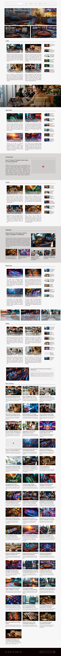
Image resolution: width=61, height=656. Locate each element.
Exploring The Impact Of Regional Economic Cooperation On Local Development (52, 193)
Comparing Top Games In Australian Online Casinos (36, 29)
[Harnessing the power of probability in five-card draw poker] (46, 60)
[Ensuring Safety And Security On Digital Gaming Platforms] (30, 547)
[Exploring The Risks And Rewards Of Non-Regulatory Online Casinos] (47, 443)
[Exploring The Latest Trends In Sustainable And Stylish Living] (46, 55)
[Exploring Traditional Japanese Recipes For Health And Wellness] (46, 285)
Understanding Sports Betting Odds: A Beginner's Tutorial (52, 120)
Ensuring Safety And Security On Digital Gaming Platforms (30, 553)
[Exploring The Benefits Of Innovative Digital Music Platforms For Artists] (47, 547)
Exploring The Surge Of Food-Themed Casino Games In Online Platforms (15, 72)
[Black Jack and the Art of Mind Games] (46, 45)
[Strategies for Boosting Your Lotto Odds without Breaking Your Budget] (33, 48)
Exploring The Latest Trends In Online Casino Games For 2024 (13, 606)
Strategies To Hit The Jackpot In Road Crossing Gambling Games (47, 589)
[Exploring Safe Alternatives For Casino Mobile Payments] (15, 293)
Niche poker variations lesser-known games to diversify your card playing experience (33, 213)
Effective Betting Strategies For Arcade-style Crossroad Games (14, 141)
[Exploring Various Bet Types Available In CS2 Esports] (33, 118)
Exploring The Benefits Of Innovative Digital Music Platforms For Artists (46, 554)
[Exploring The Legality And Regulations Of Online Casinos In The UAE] (49, 252)
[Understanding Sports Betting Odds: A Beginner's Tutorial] (46, 119)
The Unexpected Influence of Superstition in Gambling (47, 606)
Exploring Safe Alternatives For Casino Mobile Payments (14, 296)
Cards (36, 3)
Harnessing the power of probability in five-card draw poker (52, 61)
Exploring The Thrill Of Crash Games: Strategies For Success (24, 257)
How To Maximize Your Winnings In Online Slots (12, 536)
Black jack (40, 3)
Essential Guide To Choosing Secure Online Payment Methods (52, 271)
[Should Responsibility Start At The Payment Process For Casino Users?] (46, 212)
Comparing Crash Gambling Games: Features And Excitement (46, 433)
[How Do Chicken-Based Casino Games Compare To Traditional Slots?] (46, 50)
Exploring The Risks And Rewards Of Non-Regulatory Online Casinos (46, 450)
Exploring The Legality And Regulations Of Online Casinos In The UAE (49, 257)
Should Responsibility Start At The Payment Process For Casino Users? (52, 213)
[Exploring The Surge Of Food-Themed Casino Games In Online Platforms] (15, 68)
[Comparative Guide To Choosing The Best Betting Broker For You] (46, 114)
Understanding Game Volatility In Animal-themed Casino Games (33, 297)
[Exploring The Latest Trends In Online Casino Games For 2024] (13, 599)
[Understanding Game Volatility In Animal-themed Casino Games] (33, 293)
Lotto (26, 3)
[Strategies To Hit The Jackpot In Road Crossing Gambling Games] (47, 582)
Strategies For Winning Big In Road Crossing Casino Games (52, 71)
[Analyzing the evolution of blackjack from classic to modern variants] (46, 140)
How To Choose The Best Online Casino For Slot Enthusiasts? (17, 161)
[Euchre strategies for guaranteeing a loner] (15, 190)
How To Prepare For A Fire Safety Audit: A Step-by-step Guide (33, 335)
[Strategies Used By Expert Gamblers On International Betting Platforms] (33, 137)
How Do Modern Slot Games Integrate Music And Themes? (33, 71)
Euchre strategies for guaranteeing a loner (13, 193)
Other (45, 3)
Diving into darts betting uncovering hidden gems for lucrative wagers (52, 66)
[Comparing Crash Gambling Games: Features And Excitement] (46, 348)
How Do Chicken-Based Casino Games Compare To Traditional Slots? (52, 51)
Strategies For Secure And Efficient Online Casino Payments (52, 276)
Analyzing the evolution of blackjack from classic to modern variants (52, 141)
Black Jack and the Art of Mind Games (52, 45)
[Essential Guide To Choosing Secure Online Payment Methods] (46, 270)
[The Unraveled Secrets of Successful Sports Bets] (46, 134)
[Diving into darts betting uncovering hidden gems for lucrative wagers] (46, 65)
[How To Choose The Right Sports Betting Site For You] (46, 129)
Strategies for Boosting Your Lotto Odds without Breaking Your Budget (33, 52)
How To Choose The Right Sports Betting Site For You (52, 130)
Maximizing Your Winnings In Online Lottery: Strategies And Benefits (15, 52)
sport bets (31, 3)
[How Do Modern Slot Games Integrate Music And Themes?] (33, 68)
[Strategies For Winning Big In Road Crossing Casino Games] (46, 70)
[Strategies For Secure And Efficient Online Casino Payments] (46, 275)
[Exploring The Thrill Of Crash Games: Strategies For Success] (24, 252)
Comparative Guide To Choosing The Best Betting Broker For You (52, 115)
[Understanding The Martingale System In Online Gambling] (17, 31)
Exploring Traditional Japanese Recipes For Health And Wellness (52, 286)
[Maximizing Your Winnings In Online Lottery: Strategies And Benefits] (15, 48)
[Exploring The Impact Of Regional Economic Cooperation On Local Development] (46, 191)
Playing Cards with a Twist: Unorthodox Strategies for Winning (52, 187)
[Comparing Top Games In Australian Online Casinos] (43, 31)
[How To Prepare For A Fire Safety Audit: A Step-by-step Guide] (33, 331)
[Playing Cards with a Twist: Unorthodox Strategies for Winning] (46, 186)
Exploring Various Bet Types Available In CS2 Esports (32, 120)
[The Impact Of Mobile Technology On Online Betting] (30, 16)
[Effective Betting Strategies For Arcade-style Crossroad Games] (15, 137)
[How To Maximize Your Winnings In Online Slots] (13, 529)
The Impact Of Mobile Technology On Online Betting (17, 11)
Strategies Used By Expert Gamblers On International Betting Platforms (32, 141)
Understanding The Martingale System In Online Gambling (11, 29)
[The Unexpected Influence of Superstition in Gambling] (47, 599)
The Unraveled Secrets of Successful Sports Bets (52, 135)
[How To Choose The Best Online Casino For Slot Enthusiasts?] (43, 166)
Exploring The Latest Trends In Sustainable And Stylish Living (52, 56)
